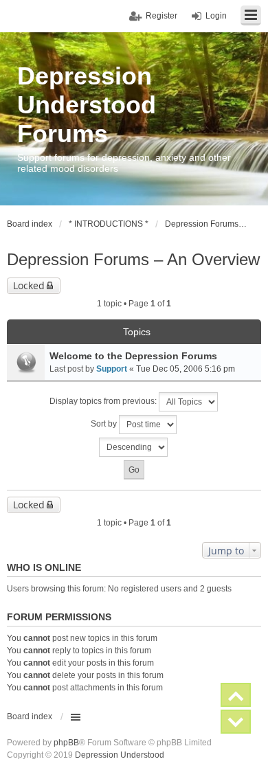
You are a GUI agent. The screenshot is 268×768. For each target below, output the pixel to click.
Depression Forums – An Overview (133, 259)
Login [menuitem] (216, 16)
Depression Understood (119, 755)
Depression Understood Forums (86, 105)
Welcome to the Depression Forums (133, 355)
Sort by (105, 424)
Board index (29, 716)
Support (111, 369)
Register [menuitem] (161, 16)
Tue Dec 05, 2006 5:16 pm (185, 369)
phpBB (66, 742)
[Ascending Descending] (134, 447)
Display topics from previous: (104, 401)
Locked (29, 285)
